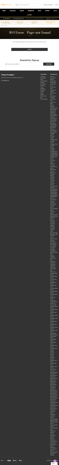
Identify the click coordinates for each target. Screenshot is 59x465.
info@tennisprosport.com (19, 18)
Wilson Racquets (54, 452)
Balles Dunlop (53, 109)
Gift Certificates (44, 99)
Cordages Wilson (54, 153)
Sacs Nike (52, 249)
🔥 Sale (29, 15)
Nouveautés (43, 78)
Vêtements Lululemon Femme (52, 411)
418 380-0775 (7, 18)
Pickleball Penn (53, 192)
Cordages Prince (54, 144)
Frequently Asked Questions (52, 162)
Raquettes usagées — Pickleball (52, 225)
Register (51, 4)
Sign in (46, 4)
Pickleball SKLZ (53, 193)
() (57, 4)
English (53, 463)
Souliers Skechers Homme (52, 357)
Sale (41, 97)
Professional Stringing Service (53, 206)
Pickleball (13, 11)
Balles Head (53, 111)
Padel (41, 79)
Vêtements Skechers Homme (52, 437)
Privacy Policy (53, 199)
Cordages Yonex (54, 154)
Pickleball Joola (53, 186)
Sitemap (52, 455)
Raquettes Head (54, 214)
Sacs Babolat (53, 244)
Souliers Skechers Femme (52, 353)
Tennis (4, 11)
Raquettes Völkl (53, 234)
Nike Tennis (52, 172)
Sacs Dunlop (53, 246)
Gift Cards (48, 18)
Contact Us (52, 453)
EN (53, 18)
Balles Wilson (53, 114)
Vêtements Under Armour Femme (53, 444)
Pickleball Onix (53, 190)
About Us (52, 76)
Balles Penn (53, 112)
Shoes (39, 11)
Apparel (47, 11)
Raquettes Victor (54, 232)
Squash (22, 11)
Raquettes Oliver (54, 216)
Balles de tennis (53, 108)
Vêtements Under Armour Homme (53, 449)
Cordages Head (53, 139)
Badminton (31, 11)
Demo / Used (43, 96)
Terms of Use (53, 369)
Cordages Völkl (53, 151)
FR (56, 18)
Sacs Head (52, 247)
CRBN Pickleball (53, 156)
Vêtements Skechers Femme (52, 432)
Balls (55, 11)
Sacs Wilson (53, 250)
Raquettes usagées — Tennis (52, 230)
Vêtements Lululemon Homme (52, 416)
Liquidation (42, 76)
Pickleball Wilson (54, 195)
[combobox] (54, 463)
